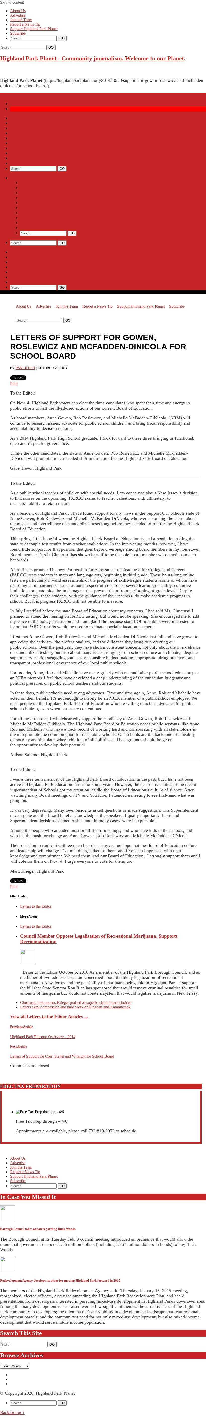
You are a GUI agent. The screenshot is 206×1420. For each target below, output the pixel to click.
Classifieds (20, 163)
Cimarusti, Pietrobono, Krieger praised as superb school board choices (75, 1002)
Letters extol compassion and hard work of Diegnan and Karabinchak (75, 1007)
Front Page (19, 118)
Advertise (17, 15)
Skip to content (12, 2)
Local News (20, 123)
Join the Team (21, 20)
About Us (18, 11)
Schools (17, 128)
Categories (19, 178)
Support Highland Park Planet (34, 29)
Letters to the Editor (27, 158)
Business (18, 148)
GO (51, 47)
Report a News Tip (25, 24)
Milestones (20, 153)
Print (14, 383)
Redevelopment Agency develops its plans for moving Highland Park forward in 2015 (60, 1280)
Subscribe (18, 33)
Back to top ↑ (12, 1412)
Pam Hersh (25, 368)
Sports (15, 133)
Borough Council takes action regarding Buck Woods (37, 1229)
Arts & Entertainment (29, 138)
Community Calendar (29, 143)
